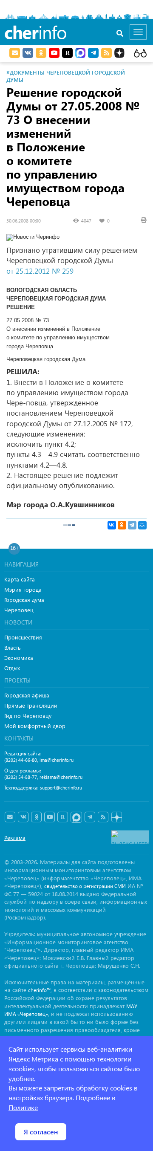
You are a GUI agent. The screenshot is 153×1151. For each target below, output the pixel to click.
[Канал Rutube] (67, 53)
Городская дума (24, 599)
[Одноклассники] (122, 525)
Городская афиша (26, 695)
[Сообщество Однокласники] (41, 53)
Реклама (15, 837)
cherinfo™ (39, 990)
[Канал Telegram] (90, 817)
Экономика (18, 657)
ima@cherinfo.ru (57, 760)
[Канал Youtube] (54, 53)
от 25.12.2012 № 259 (40, 271)
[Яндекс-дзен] (116, 817)
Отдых (12, 667)
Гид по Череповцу (27, 715)
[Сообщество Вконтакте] (23, 817)
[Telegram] (132, 525)
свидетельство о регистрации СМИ (85, 886)
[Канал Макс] (80, 54)
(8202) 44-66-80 (20, 760)
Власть (12, 647)
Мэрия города (23, 589)
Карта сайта (19, 579)
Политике (23, 1107)
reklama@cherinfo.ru (61, 777)
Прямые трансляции (30, 705)
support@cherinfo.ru (61, 787)
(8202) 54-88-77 (20, 777)
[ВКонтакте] (112, 525)
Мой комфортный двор (34, 725)
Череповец (19, 609)
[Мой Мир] (142, 525)
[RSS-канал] (103, 817)
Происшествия (23, 637)
